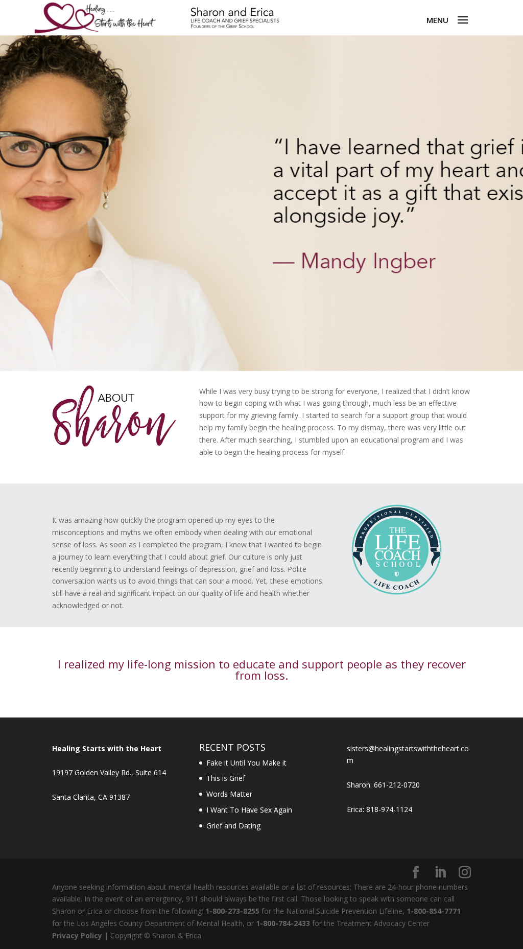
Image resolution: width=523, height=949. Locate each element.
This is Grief (225, 778)
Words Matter (229, 794)
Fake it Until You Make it (246, 763)
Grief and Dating (233, 825)
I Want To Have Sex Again (249, 810)
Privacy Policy (77, 935)
